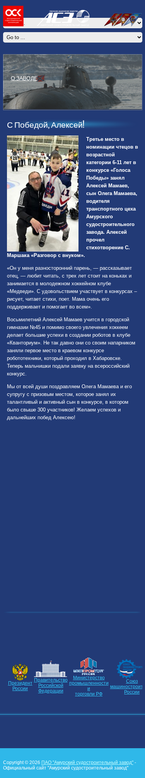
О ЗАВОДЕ (24, 78)
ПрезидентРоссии (20, 685)
